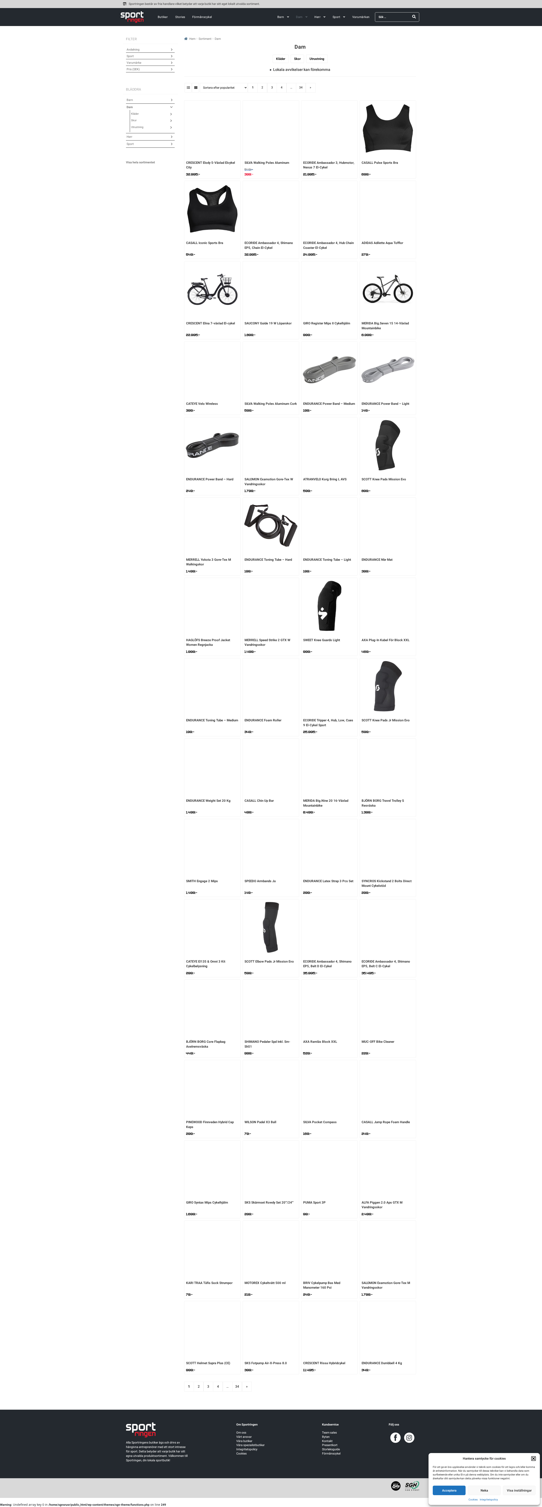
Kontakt (327, 1441)
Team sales (329, 1432)
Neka (484, 1490)
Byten (326, 1437)
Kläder (280, 58)
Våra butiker (244, 1441)
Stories (180, 17)
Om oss (241, 1432)
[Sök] (414, 16)
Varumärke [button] (134, 63)
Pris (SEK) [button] (133, 69)
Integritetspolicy (489, 1499)
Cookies (473, 1499)
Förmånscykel (202, 17)
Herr (317, 17)
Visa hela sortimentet (140, 162)
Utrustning (317, 58)
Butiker (163, 17)
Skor (297, 58)
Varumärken (361, 17)
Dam (299, 17)
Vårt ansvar (244, 1437)
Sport (336, 17)
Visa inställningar (519, 1490)
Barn (280, 17)
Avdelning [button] (133, 49)
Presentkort (329, 1445)
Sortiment (205, 39)
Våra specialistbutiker (250, 1445)
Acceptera (449, 1490)
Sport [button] (130, 56)
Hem (192, 39)
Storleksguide (331, 1449)
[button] (533, 1458)
